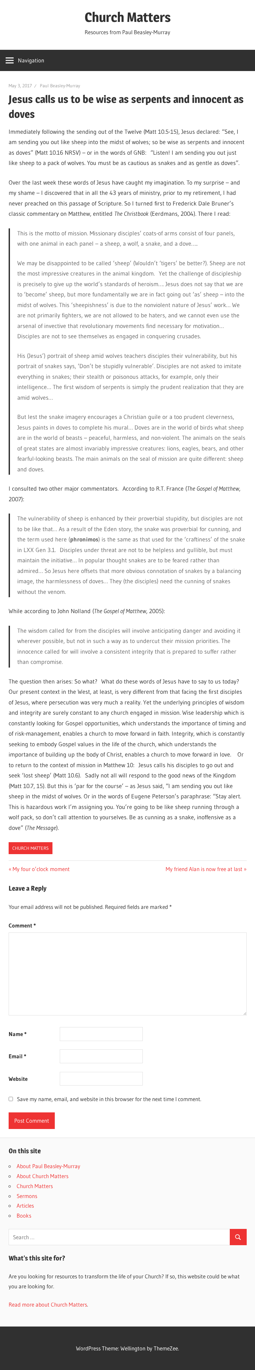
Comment (22, 925)
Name (18, 1033)
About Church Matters (42, 1175)
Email (17, 1056)
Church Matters (128, 17)
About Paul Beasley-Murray (48, 1166)
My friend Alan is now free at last (204, 868)
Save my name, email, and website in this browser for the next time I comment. (109, 1098)
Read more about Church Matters (48, 1304)
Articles (25, 1205)
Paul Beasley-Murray (60, 86)
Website (18, 1078)
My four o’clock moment (41, 868)
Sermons (27, 1195)
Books (24, 1215)
